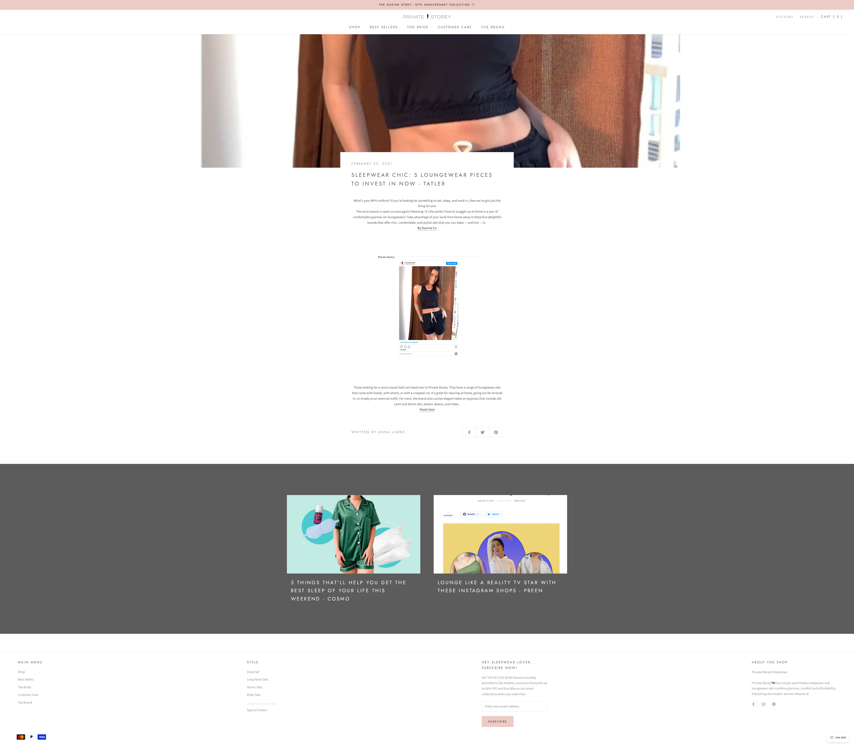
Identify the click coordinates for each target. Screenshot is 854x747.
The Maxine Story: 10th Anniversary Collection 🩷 (427, 5)
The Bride (418, 27)
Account (785, 17)
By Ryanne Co (427, 228)
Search (807, 17)
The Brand (493, 27)
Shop (355, 27)
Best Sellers (384, 27)
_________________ (262, 702)
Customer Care (455, 27)
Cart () (832, 16)
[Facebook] (753, 704)
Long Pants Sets (257, 679)
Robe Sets (253, 695)
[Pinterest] (773, 704)
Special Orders (257, 710)
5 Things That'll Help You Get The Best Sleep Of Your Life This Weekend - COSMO (349, 590)
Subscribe (497, 721)
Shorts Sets (254, 687)
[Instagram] (763, 704)
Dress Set (253, 672)
